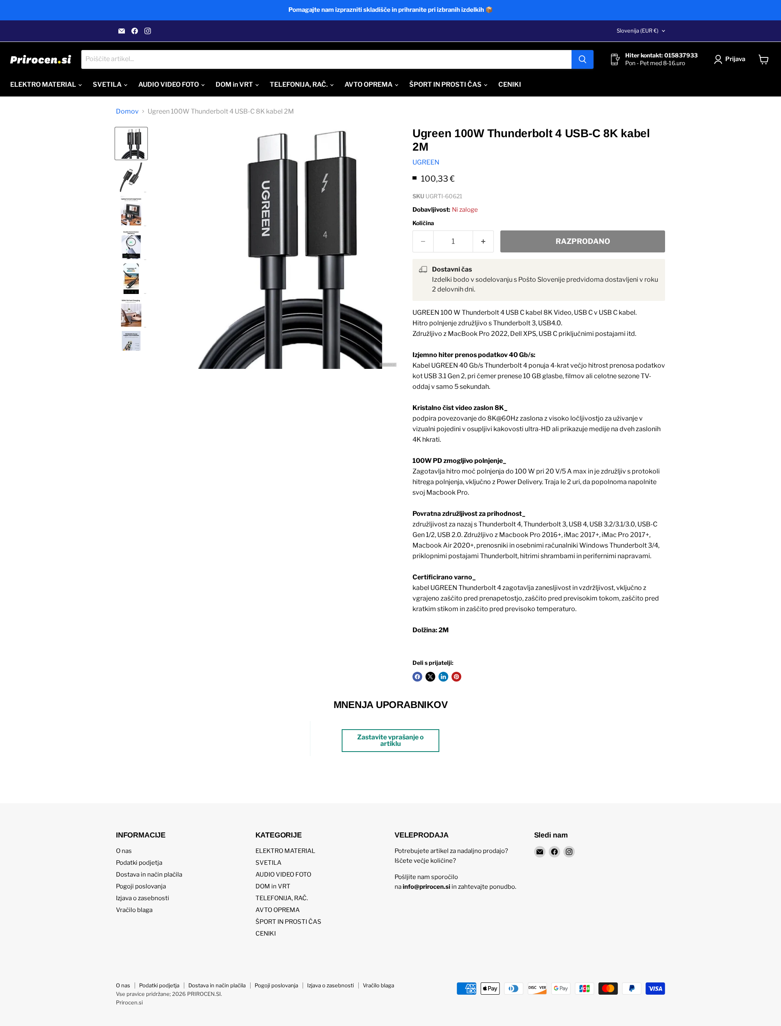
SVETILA (108, 84)
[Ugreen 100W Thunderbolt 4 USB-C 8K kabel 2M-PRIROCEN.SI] (131, 143)
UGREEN (425, 162)
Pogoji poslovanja (141, 886)
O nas (124, 851)
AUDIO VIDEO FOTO (169, 84)
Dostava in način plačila (149, 874)
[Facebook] (134, 31)
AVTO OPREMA (369, 84)
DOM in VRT (235, 84)
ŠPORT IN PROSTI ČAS (446, 84)
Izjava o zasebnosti (142, 898)
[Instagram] (147, 31)
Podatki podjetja (139, 862)
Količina (423, 223)
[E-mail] (121, 31)
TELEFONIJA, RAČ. (299, 84)
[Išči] (582, 59)
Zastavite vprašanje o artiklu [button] (390, 740)
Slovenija (638, 30)
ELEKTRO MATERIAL (43, 84)
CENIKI (509, 84)
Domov (127, 111)
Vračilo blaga (134, 910)
